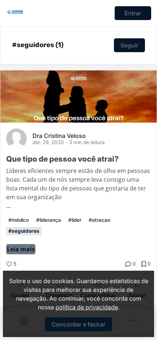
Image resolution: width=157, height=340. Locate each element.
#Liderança (48, 220)
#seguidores (23, 231)
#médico (18, 220)
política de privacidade (86, 307)
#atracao (99, 220)
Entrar (133, 13)
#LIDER (74, 220)
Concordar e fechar (78, 324)
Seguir (129, 45)
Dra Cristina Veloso (59, 135)
